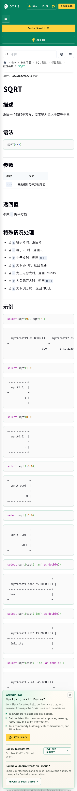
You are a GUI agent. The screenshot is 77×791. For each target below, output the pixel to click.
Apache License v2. (25, 790)
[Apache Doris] (12, 6)
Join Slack (20, 737)
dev (13, 62)
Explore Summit (57, 751)
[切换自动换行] (61, 333)
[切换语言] (61, 54)
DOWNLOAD (66, 6)
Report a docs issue (23, 781)
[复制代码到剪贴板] (69, 144)
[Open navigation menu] (6, 19)
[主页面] (5, 62)
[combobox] (29, 54)
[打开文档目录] (70, 54)
